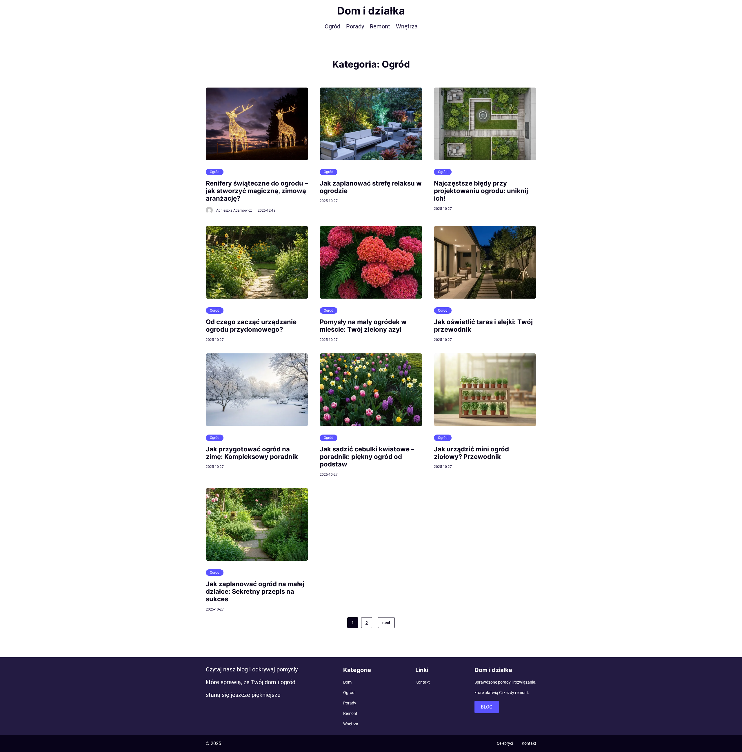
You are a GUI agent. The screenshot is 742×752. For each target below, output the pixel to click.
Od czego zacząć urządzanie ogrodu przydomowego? (251, 325)
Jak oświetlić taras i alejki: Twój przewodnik (483, 325)
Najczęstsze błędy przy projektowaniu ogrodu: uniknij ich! (481, 190)
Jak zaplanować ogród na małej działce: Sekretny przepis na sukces (255, 591)
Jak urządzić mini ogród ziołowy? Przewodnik (471, 452)
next (386, 622)
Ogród (214, 172)
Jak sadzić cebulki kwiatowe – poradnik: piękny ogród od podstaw (367, 456)
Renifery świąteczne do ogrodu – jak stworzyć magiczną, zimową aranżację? (257, 190)
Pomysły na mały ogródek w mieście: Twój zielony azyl (363, 325)
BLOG (486, 707)
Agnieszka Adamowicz (234, 210)
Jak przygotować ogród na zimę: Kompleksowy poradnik (252, 452)
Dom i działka (371, 10)
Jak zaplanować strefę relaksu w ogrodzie (371, 187)
